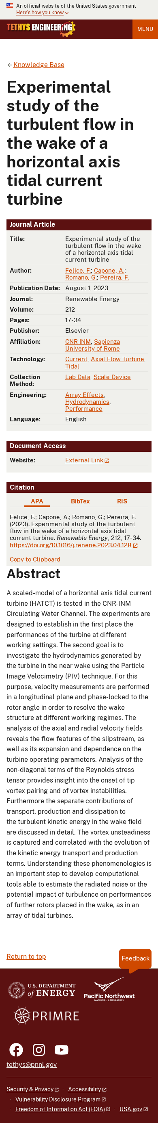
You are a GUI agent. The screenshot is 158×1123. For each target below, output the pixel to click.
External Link (84, 460)
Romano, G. (81, 277)
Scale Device (112, 376)
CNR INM (78, 341)
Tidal (72, 366)
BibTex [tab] (80, 501)
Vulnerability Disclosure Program (57, 1099)
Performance (83, 408)
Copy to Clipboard (35, 559)
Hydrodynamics (87, 401)
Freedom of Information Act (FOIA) (60, 1109)
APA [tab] (37, 501)
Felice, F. (78, 270)
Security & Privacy (29, 1089)
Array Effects (84, 394)
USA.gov (131, 1109)
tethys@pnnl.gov (31, 1065)
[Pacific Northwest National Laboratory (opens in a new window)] (106, 993)
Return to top (26, 956)
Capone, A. (109, 270)
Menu (145, 29)
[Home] (41, 29)
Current (76, 359)
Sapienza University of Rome (92, 345)
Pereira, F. (114, 277)
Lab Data (77, 376)
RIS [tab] (122, 501)
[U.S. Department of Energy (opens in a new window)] (41, 993)
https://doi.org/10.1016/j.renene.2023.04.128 (71, 545)
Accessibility (84, 1089)
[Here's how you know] (79, 10)
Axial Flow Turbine (117, 359)
